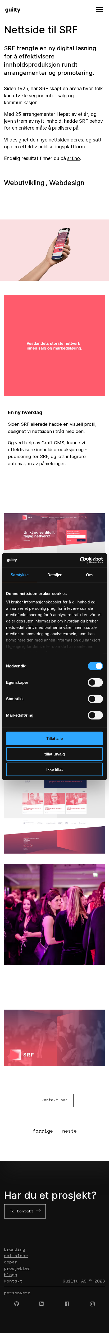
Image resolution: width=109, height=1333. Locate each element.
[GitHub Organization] (16, 1304)
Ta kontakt (23, 1211)
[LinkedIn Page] (41, 1304)
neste (69, 1130)
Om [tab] (89, 574)
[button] (99, 10)
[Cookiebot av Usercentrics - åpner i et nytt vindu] (80, 560)
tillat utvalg (54, 754)
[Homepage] (15, 10)
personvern (17, 1293)
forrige (43, 1130)
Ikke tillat (54, 769)
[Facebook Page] (67, 1304)
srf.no (73, 158)
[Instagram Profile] (92, 1304)
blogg (10, 1274)
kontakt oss (55, 1099)
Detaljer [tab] (54, 574)
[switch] (95, 682)
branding (14, 1249)
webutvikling (24, 183)
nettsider (16, 1255)
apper (10, 1262)
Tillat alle (54, 738)
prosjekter (17, 1268)
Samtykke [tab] (20, 574)
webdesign (66, 183)
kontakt (13, 1281)
